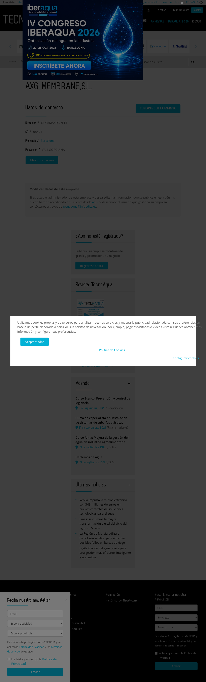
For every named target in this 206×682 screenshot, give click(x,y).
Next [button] (196, 46)
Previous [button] (10, 46)
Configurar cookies (186, 358)
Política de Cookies (112, 350)
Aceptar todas (34, 342)
